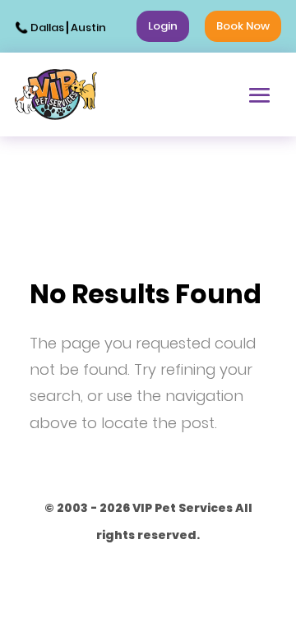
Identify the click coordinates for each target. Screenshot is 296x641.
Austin (88, 27)
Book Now (243, 26)
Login (163, 26)
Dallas (47, 27)
